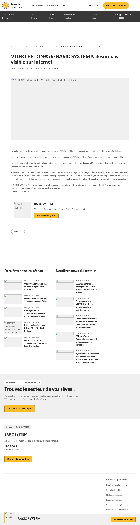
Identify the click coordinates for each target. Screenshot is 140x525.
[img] (25, 16)
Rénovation (18, 231)
